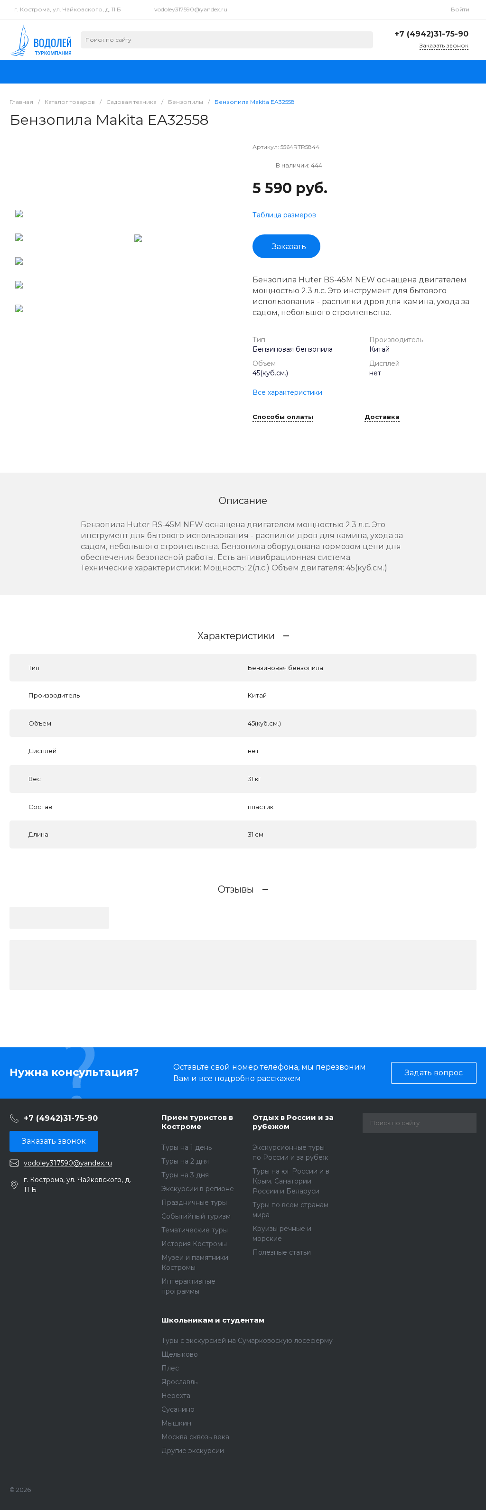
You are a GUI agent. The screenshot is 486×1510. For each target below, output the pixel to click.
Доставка (382, 417)
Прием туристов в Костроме (197, 1122)
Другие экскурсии (192, 1450)
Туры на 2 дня (185, 1161)
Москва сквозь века (195, 1437)
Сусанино (178, 1409)
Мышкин (176, 1423)
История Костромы (194, 1244)
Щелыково (179, 1354)
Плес (170, 1368)
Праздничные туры (194, 1202)
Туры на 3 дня (185, 1175)
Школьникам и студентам (212, 1319)
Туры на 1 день (186, 1147)
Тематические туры (194, 1230)
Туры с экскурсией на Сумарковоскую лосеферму (247, 1340)
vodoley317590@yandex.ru (190, 9)
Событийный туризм (196, 1216)
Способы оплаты (282, 417)
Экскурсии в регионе (197, 1188)
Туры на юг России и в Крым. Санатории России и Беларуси (290, 1181)
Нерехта (175, 1395)
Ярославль (179, 1382)
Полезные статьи (281, 1252)
